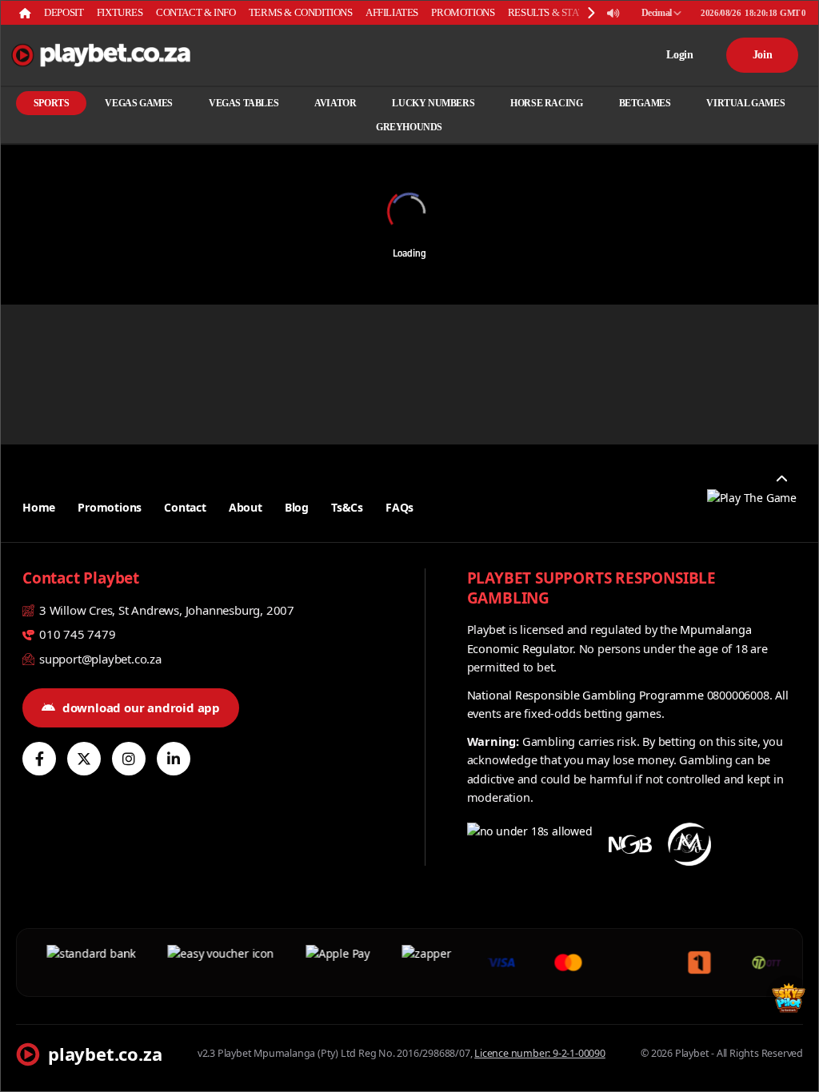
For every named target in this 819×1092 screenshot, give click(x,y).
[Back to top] (781, 479)
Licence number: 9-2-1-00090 (539, 1053)
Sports (52, 103)
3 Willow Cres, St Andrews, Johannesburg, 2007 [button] (165, 610)
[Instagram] (129, 758)
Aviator (335, 103)
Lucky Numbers (433, 103)
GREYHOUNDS (409, 127)
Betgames (645, 103)
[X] (84, 758)
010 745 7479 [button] (75, 634)
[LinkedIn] (173, 758)
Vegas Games (139, 103)
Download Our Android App (141, 707)
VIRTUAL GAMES (745, 103)
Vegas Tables (243, 103)
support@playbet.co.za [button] (99, 659)
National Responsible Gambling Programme (585, 695)
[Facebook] (39, 758)
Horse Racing (546, 103)
